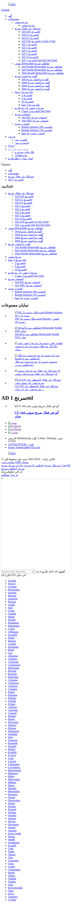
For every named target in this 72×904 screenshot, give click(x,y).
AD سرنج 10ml (29, 57)
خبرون (11, 136)
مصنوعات (13, 19)
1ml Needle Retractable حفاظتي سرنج (42, 66)
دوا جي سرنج (16, 465)
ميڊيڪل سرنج (52, 465)
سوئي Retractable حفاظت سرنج (32, 63)
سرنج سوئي (21, 22)
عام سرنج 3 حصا (24, 92)
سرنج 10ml (27, 101)
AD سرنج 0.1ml (30, 34)
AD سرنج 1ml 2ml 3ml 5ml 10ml (39, 60)
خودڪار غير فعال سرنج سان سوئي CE (36, 374)
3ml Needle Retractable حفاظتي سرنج (42, 69)
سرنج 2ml (26, 95)
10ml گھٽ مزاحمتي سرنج (35, 82)
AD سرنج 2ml (29, 47)
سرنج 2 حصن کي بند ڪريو (29, 108)
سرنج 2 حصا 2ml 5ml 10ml (35, 111)
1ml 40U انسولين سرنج (34, 117)
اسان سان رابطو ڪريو (20, 158)
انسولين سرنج (22, 114)
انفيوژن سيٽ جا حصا (33, 133)
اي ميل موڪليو (9, 475)
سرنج (4, 465)
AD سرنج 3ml (29, 50)
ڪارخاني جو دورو (24, 152)
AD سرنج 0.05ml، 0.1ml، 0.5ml (38, 41)
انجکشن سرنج (9, 468)
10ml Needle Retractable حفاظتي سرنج (42, 73)
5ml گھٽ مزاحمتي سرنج (35, 79)
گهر (10, 15)
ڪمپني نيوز (21, 139)
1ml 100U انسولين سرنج (34, 120)
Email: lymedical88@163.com (24, 447)
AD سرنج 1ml (29, 44)
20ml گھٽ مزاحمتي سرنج (35, 85)
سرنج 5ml (26, 98)
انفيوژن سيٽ (22, 123)
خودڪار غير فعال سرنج (28, 28)
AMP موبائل (21, 462)
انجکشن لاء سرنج (34, 465)
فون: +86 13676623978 (21, 444)
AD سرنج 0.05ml (30, 31)
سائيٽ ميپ (7, 462)
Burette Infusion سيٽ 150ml (36, 130)
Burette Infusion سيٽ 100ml (36, 127)
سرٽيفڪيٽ (21, 155)
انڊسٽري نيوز (22, 142)
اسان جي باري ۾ (18, 148)
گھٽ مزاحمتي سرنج (26, 76)
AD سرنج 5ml (29, 54)
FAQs (11, 145)
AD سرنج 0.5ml (30, 38)
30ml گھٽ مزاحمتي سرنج (35, 88)
